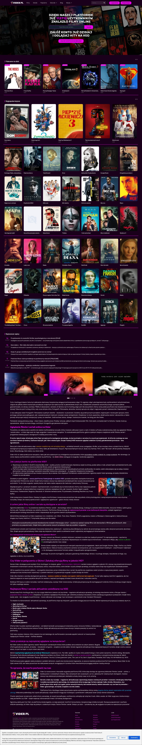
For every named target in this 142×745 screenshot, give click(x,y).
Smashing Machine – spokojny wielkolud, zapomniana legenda (33, 365)
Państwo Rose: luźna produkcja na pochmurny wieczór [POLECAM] (34, 359)
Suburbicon (46, 233)
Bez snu (103, 203)
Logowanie (114, 3)
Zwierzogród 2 (35, 140)
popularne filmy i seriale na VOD (21, 595)
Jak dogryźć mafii (10, 233)
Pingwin (122, 325)
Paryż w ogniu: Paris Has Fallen (52, 295)
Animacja (77, 717)
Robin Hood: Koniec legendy (109, 91)
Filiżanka (26, 295)
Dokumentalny (79, 719)
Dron (63, 173)
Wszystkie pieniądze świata (31, 233)
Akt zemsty (65, 203)
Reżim (44, 265)
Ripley (121, 295)
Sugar (6, 295)
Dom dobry (8, 140)
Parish (102, 295)
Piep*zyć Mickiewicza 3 (64, 140)
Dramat (77, 722)
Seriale (35, 3)
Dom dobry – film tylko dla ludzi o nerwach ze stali (29, 345)
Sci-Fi (94, 726)
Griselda (7, 265)
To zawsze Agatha (67, 325)
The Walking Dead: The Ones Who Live (15, 325)
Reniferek (84, 265)
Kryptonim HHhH (28, 203)
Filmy (28, 3)
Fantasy (77, 726)
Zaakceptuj (134, 737)
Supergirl (122, 91)
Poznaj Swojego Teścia (49, 91)
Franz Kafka (27, 91)
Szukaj (89, 27)
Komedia (95, 715)
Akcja (76, 715)
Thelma (64, 233)
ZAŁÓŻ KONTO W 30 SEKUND (71, 41)
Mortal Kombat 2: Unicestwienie (90, 91)
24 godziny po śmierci (126, 173)
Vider (26, 508)
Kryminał (95, 717)
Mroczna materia (48, 325)
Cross (25, 325)
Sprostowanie (124, 265)
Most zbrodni (104, 265)
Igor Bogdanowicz (115, 719)
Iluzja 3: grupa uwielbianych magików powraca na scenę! (31, 352)
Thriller (95, 728)
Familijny (77, 724)
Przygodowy (96, 722)
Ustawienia (112, 737)
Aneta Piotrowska (115, 717)
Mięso (121, 203)
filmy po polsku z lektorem (70, 564)
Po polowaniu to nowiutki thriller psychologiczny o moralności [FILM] (35, 338)
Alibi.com (45, 203)
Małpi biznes (65, 295)
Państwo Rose (9, 91)
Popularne (44, 3)
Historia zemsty (86, 203)
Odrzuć (123, 737)
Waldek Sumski (115, 715)
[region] (71, 737)
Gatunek (52, 3)
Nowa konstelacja (86, 295)
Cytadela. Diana (66, 265)
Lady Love (27, 265)
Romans (95, 724)
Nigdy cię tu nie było (10, 203)
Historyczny (78, 728)
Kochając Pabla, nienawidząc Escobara (16, 173)
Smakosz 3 (123, 233)
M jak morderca (28, 173)
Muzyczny (95, 719)
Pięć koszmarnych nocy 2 (92, 140)
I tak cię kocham (86, 233)
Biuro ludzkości (105, 233)
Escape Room (104, 173)
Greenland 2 (65, 91)
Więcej (68, 3)
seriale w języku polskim (82, 655)
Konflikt (83, 325)
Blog (61, 3)
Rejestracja (126, 3)
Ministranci (115, 140)
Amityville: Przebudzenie (88, 173)
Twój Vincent (46, 173)
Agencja (103, 325)
